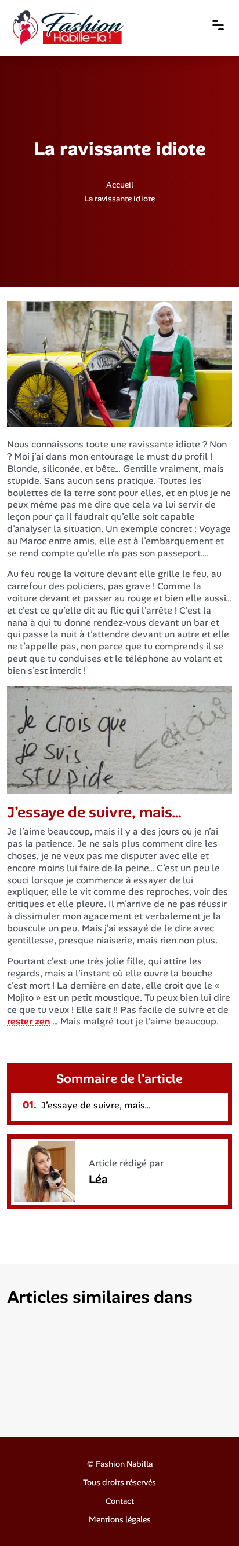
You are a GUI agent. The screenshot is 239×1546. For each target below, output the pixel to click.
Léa (98, 1179)
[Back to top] (207, 1514)
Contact (120, 1501)
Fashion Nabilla (124, 1464)
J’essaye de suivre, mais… (86, 1105)
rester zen (28, 1021)
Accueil (119, 184)
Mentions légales (120, 1519)
